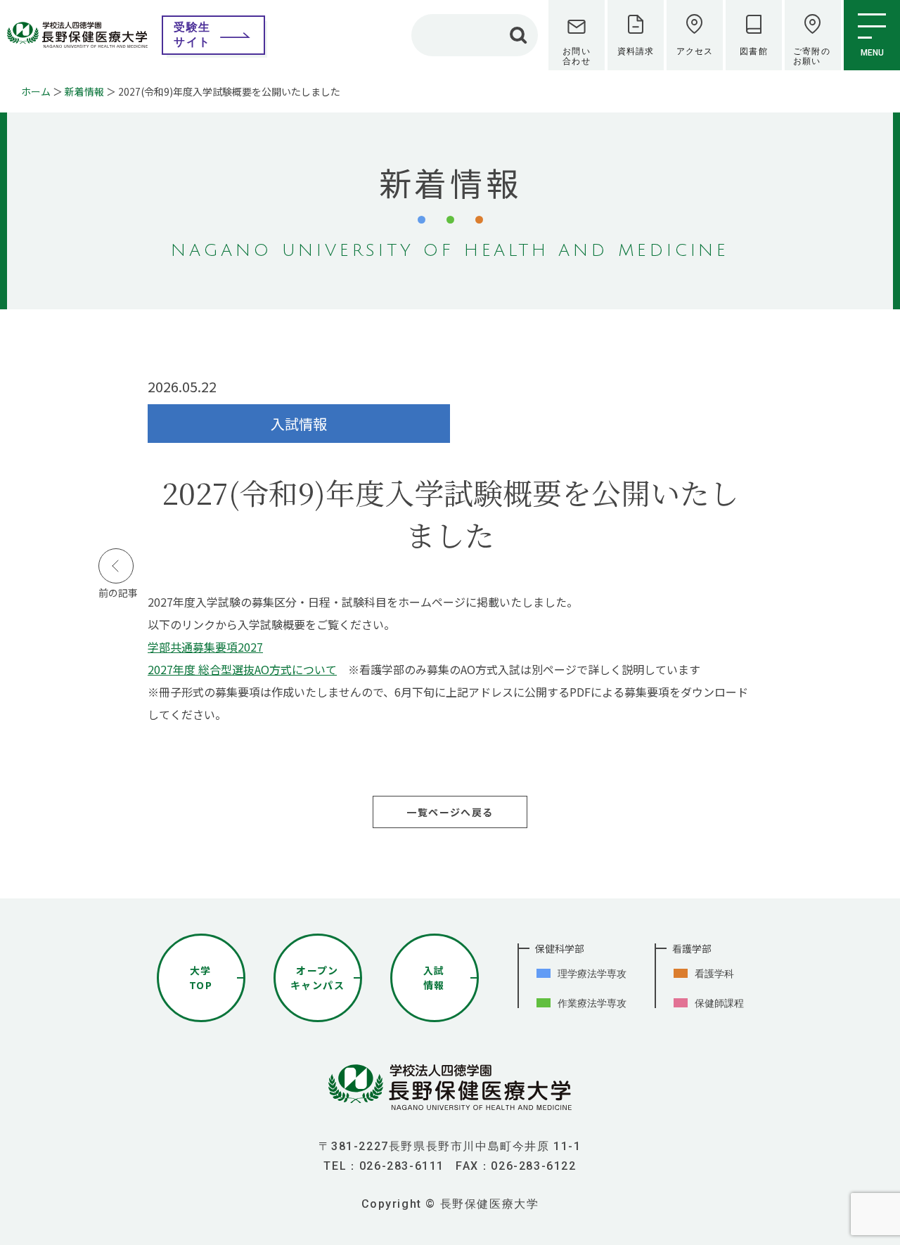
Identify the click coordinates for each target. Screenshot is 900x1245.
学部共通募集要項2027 (205, 646)
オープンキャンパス (317, 977)
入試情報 (434, 977)
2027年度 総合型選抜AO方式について (242, 669)
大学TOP (200, 977)
